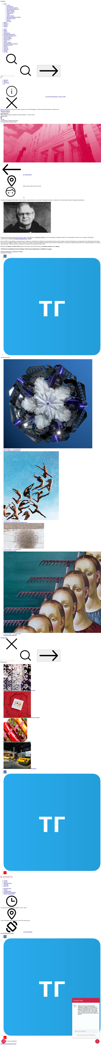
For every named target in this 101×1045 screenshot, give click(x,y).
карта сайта (13, 1043)
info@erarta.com (4, 113)
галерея (5, 25)
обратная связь (7, 888)
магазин (6, 26)
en (1, 77)
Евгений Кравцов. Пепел (10, 550)
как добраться (4, 933)
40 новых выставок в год (13, 9)
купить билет (4, 116)
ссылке (49, 249)
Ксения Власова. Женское (10, 635)
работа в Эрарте (8, 883)
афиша (5, 22)
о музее (8, 5)
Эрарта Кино (10, 13)
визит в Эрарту (10, 15)
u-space (8, 14)
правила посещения (6, 1043)
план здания (11, 933)
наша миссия (10, 6)
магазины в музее (11, 18)
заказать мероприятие (9, 893)
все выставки (4, 637)
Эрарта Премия (10, 10)
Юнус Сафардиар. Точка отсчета (12, 450)
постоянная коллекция (12, 7)
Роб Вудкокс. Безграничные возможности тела (15, 522)
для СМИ (6, 884)
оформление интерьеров (10, 892)
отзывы (5, 889)
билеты (8, 19)
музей (5, 3)
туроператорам (7, 891)
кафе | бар (6, 23)
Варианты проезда (5, 110)
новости (6, 882)
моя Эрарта (6, 82)
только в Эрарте (11, 11)
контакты (9, 21)
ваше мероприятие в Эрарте (14, 17)
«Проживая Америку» (40, 237)
